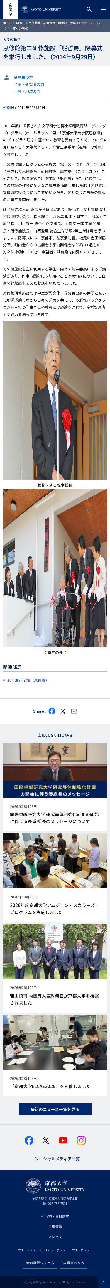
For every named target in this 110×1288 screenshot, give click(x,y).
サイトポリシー (82, 1250)
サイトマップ (26, 1250)
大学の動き (12, 39)
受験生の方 (23, 77)
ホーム (7, 23)
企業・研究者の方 (29, 84)
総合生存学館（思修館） (28, 680)
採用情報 (55, 1226)
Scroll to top (104, 1282)
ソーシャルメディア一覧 (57, 1158)
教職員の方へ (73, 1262)
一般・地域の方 (27, 91)
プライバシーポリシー (53, 1250)
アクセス (55, 1236)
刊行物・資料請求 (55, 1216)
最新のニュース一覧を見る (55, 1109)
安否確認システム (40, 1262)
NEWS (20, 23)
